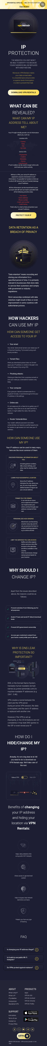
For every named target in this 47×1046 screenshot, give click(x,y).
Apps (26, 993)
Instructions (12, 1015)
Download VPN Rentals (23, 92)
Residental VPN (14, 1004)
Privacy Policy (13, 1024)
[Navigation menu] (42, 4)
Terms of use (13, 1018)
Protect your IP (23, 215)
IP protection (13, 998)
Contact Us (12, 1021)
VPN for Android (30, 998)
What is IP (12, 995)
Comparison (13, 1001)
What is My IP (13, 993)
